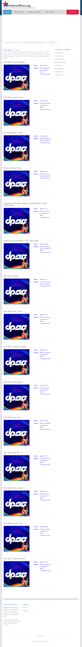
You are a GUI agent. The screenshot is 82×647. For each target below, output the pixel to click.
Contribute (72, 12)
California (9, 50)
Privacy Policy (49, 12)
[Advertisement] (41, 26)
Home (7, 12)
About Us (25, 607)
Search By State (19, 12)
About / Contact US (34, 12)
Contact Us (25, 610)
